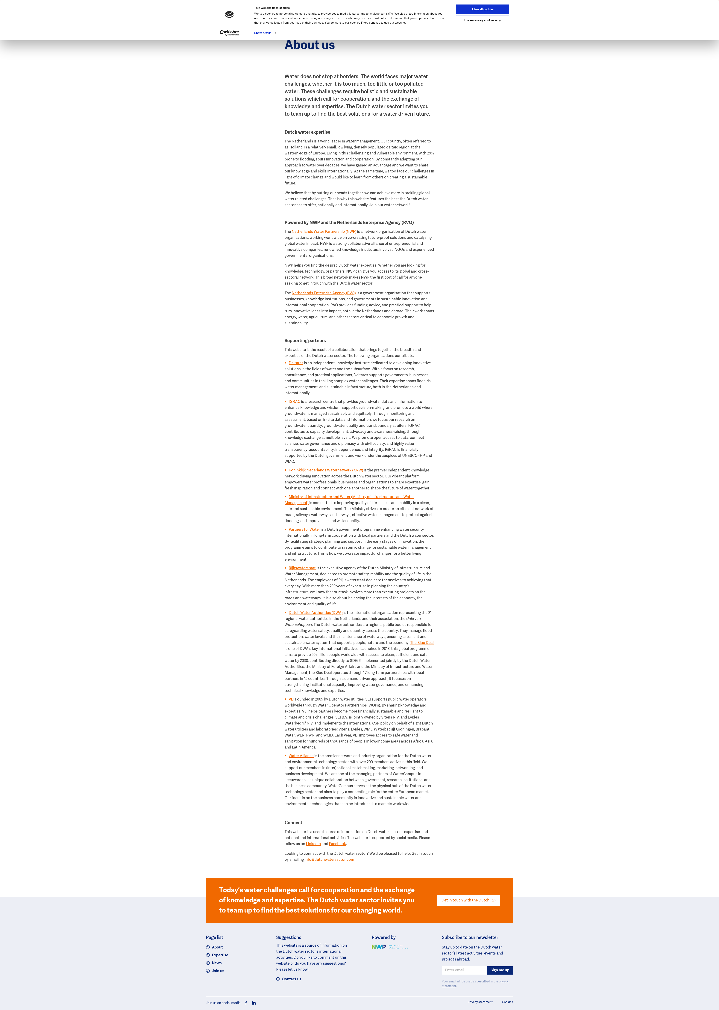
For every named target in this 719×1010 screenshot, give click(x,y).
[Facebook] (246, 1003)
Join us (218, 971)
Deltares (296, 363)
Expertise (220, 955)
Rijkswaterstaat (302, 568)
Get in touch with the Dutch (465, 900)
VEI (291, 699)
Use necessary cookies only (482, 20)
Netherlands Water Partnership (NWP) (324, 232)
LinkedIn (313, 844)
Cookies (507, 1002)
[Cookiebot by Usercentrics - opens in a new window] (229, 33)
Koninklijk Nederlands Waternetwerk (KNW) (326, 470)
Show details (262, 32)
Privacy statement (480, 1002)
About (217, 947)
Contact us (291, 979)
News (217, 963)
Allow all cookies (482, 9)
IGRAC (294, 402)
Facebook (337, 844)
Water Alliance (301, 756)
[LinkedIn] (253, 1003)
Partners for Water (304, 530)
